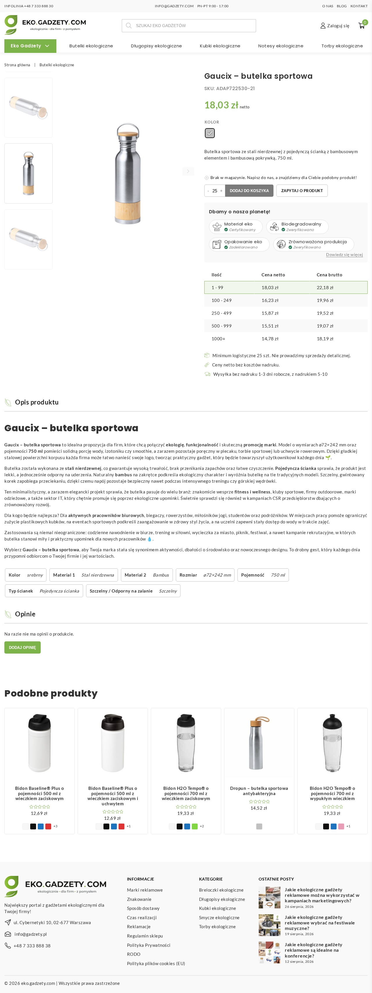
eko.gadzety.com (38, 983)
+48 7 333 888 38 (32, 945)
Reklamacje (139, 926)
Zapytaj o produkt (302, 190)
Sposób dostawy (143, 908)
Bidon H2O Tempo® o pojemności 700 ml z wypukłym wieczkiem (332, 793)
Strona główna (17, 64)
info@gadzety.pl (31, 934)
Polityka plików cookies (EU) (156, 963)
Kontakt (359, 6)
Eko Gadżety (26, 46)
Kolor (212, 122)
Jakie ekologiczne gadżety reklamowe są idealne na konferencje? (314, 950)
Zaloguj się (338, 25)
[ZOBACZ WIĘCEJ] (39, 743)
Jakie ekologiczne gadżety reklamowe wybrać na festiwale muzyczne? (320, 922)
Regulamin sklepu (145, 935)
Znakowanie (139, 899)
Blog (342, 6)
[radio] (209, 133)
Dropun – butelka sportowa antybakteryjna (259, 791)
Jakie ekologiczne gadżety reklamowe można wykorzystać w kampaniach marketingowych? (322, 895)
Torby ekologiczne (342, 46)
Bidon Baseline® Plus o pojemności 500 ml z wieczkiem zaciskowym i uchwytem (112, 796)
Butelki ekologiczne (91, 46)
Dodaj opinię (22, 647)
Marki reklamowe (145, 889)
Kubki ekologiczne (220, 46)
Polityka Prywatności (149, 945)
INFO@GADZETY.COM (174, 6)
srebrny (35, 574)
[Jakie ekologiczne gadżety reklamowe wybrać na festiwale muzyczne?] (269, 925)
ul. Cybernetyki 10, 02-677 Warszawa (52, 922)
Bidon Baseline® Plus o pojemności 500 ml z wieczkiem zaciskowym (39, 793)
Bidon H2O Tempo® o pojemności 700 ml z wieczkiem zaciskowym (186, 793)
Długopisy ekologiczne (156, 46)
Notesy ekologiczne (280, 46)
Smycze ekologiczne (219, 917)
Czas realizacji (142, 917)
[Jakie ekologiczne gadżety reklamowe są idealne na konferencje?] (269, 953)
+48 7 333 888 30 (38, 6)
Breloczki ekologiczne (221, 889)
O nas (327, 6)
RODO (134, 954)
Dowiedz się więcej (344, 254)
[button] (188, 171)
